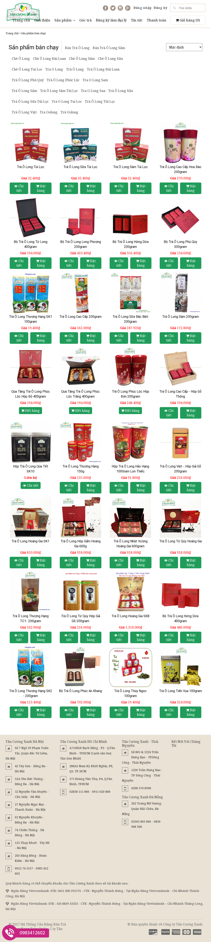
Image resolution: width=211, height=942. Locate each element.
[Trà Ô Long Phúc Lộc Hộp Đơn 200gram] (130, 367)
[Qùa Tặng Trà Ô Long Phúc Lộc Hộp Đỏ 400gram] (31, 367)
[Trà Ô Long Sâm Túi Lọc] (130, 143)
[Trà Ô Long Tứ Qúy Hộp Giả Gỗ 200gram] (81, 592)
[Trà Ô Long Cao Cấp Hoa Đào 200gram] (181, 143)
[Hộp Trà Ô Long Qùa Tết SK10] (31, 442)
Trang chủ (21, 20)
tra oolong (48, 112)
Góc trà (85, 20)
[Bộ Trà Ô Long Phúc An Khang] (81, 667)
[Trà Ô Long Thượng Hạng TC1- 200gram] (31, 592)
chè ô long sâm (82, 58)
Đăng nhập (143, 8)
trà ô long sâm (24, 90)
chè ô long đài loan (49, 58)
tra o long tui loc (67, 101)
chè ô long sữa (110, 58)
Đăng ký (160, 8)
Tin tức (137, 20)
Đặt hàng (41, 188)
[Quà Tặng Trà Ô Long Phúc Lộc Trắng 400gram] (81, 367)
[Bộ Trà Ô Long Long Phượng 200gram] (81, 217)
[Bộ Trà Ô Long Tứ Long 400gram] (31, 217)
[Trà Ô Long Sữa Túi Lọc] (81, 143)
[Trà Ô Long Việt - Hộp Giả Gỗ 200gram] (181, 442)
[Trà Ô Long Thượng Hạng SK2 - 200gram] (31, 667)
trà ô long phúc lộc (63, 80)
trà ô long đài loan (103, 69)
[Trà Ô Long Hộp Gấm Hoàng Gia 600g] (81, 517)
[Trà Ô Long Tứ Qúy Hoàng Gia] (181, 517)
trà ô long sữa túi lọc (30, 101)
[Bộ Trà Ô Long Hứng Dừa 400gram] (181, 592)
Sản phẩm (63, 20)
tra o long (54, 69)
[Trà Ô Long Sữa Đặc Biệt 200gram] (130, 292)
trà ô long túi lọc (100, 101)
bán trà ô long (77, 48)
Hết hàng (32, 410)
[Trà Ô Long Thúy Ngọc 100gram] (130, 667)
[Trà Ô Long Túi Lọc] (31, 143)
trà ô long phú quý (28, 80)
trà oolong (69, 112)
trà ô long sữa (120, 90)
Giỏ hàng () (189, 20)
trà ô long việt (24, 112)
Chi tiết (20, 188)
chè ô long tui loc (27, 69)
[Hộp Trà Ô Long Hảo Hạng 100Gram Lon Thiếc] (130, 442)
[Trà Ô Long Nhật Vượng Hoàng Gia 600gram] (130, 517)
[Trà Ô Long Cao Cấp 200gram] (81, 292)
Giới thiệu (42, 20)
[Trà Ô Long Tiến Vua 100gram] (181, 667)
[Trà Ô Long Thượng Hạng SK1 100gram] (31, 292)
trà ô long (75, 69)
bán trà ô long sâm (109, 48)
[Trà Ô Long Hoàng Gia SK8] (130, 592)
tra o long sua (93, 90)
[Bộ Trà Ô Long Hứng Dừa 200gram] (130, 217)
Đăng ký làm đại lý (111, 20)
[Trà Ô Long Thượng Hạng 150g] (81, 442)
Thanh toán (156, 20)
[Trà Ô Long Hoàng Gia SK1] (31, 517)
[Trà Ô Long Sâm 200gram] (181, 292)
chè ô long (21, 58)
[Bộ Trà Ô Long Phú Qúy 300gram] (181, 217)
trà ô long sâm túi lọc (59, 90)
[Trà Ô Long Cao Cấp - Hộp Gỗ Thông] (181, 367)
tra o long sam (95, 80)
